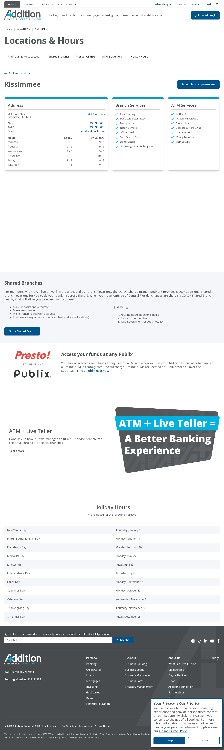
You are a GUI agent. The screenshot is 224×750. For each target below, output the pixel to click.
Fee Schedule (69, 726)
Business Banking (136, 664)
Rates (135, 15)
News (171, 681)
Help (209, 4)
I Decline (204, 740)
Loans (81, 15)
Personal (91, 658)
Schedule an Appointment (198, 84)
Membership (176, 669)
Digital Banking (177, 675)
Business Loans (134, 669)
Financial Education (152, 15)
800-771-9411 (97, 123)
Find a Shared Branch (22, 331)
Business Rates (134, 681)
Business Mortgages (137, 675)
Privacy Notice (102, 726)
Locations (182, 4)
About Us (197, 4)
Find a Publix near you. (93, 371)
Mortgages (93, 15)
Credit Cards (68, 15)
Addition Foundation (180, 687)
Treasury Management (139, 687)
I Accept (169, 740)
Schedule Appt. (163, 4)
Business (130, 658)
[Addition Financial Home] (22, 659)
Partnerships (176, 692)
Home (8, 29)
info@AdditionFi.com (93, 131)
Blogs (215, 658)
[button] (98, 658)
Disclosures (85, 726)
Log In (207, 15)
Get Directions (96, 114)
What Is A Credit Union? (182, 664)
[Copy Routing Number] (75, 4)
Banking (53, 15)
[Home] (22, 15)
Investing (107, 15)
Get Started (122, 15)
